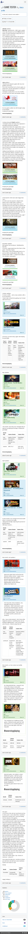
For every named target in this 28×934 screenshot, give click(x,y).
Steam (9, 932)
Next (3, 923)
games (6, 891)
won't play (7, 899)
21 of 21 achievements (10, 182)
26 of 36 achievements (10, 267)
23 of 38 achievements (10, 474)
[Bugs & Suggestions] (24, 932)
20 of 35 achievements (10, 422)
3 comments (23, 883)
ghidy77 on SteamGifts (8, 21)
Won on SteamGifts (7, 919)
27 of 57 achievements (10, 171)
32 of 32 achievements (10, 228)
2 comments (23, 117)
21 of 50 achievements (10, 278)
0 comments (23, 192)
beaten (6, 896)
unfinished (7, 894)
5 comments (23, 288)
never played (8, 893)
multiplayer (5, 926)
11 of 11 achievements (10, 104)
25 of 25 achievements (10, 571)
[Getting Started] (22, 932)
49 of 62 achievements (10, 331)
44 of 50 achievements (10, 388)
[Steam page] (9, 677)
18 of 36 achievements (10, 69)
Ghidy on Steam (7, 18)
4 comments (23, 77)
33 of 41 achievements (10, 599)
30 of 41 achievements (10, 313)
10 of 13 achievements (10, 405)
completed (7, 897)
